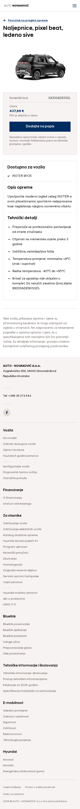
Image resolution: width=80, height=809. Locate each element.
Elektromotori (12, 734)
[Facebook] (6, 412)
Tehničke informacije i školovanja (25, 673)
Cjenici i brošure (13, 450)
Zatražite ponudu (15, 478)
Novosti (8, 759)
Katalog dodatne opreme (20, 535)
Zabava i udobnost (16, 716)
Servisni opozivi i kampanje (21, 576)
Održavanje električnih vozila (22, 529)
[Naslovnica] (16, 6)
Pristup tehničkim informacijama (25, 679)
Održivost (9, 728)
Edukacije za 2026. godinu (20, 685)
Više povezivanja (14, 653)
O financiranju (12, 497)
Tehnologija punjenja (17, 740)
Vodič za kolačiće (13, 794)
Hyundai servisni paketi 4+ (20, 541)
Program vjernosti (15, 547)
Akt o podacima (14, 598)
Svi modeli (10, 438)
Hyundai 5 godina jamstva (20, 456)
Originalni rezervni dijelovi (20, 570)
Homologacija (12, 564)
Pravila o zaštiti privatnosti (40, 787)
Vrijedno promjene (15, 710)
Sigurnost (9, 722)
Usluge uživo (11, 642)
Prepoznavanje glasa (17, 648)
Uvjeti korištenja (12, 787)
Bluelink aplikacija (15, 630)
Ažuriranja (10, 558)
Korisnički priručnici (15, 552)
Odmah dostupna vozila (19, 444)
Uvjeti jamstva (12, 582)
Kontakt (8, 765)
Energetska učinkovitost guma (23, 771)
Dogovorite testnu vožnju (20, 472)
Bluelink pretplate (15, 636)
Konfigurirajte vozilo (16, 466)
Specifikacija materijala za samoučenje (29, 691)
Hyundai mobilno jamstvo (20, 593)
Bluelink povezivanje (16, 624)
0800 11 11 (9, 604)
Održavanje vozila (15, 523)
